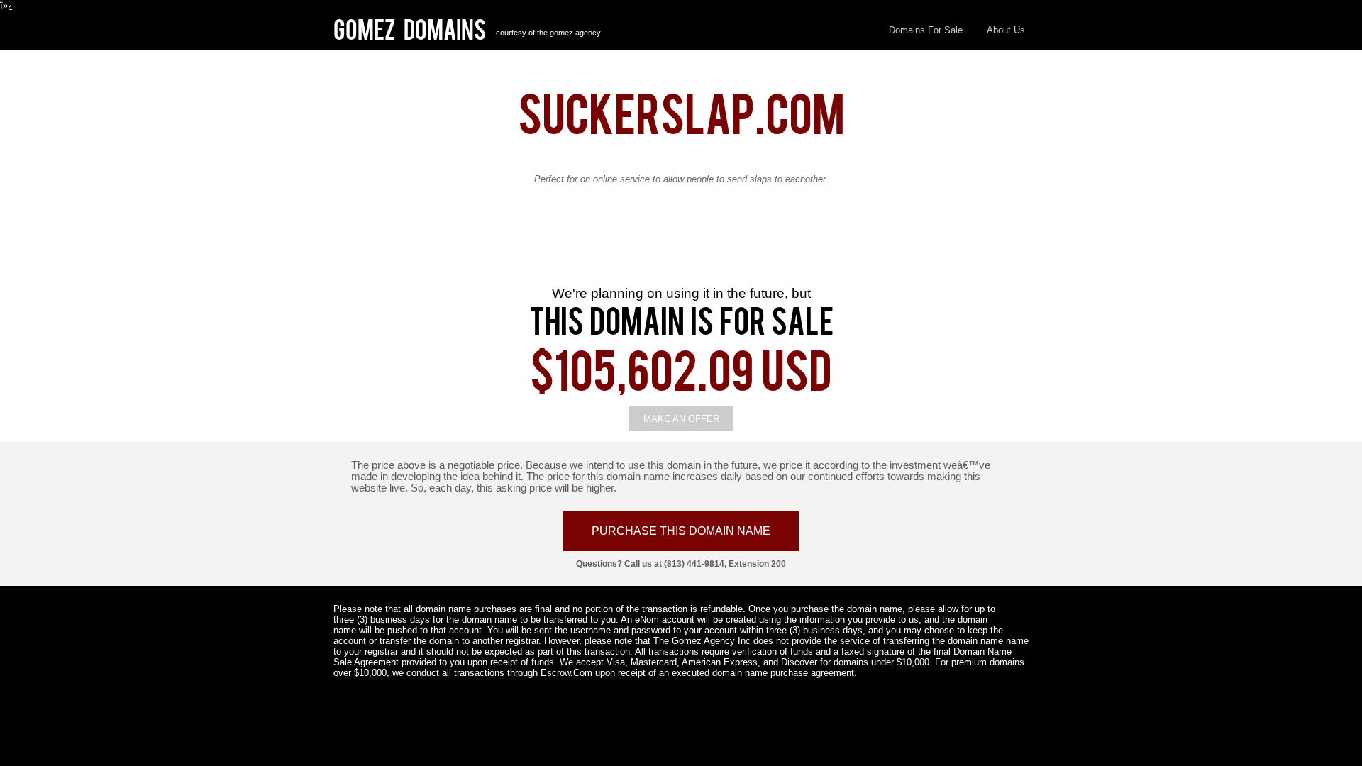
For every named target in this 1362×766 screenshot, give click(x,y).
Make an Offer (681, 418)
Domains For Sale (926, 30)
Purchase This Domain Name (681, 531)
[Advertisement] (681, 245)
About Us (1006, 30)
